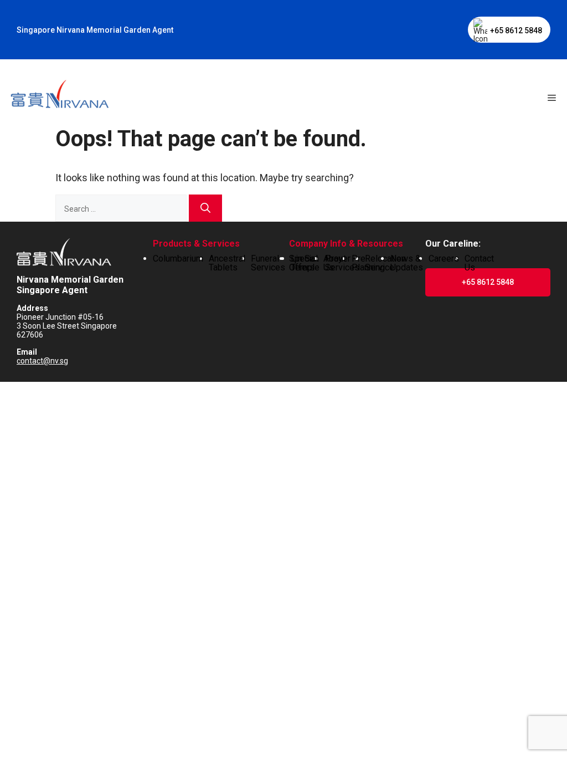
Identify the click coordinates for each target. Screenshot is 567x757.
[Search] (205, 208)
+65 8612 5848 (516, 30)
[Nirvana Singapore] (59, 95)
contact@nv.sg (42, 360)
